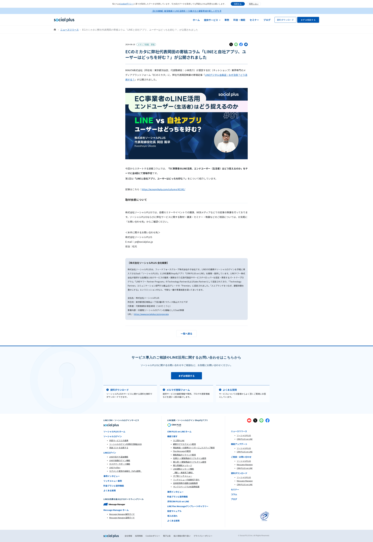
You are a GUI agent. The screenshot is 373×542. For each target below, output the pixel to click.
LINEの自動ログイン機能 (119, 460)
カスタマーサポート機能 (119, 464)
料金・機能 (239, 20)
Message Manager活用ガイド (122, 517)
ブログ (267, 20)
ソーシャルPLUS (244, 435)
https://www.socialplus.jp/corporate (151, 314)
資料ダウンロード (285, 19)
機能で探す (172, 436)
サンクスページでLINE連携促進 (186, 486)
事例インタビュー (111, 476)
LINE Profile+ (114, 467)
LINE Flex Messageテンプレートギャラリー (187, 506)
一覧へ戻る (186, 333)
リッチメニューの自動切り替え (186, 479)
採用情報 (139, 535)
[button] (212, 20)
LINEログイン (109, 452)
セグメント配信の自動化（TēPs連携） (125, 471)
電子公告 (167, 535)
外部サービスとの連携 (118, 440)
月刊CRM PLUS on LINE (178, 501)
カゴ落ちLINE (178, 440)
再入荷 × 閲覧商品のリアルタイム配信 (189, 461)
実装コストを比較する (118, 447)
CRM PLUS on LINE (245, 439)
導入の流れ (172, 515)
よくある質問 (109, 490)
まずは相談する (308, 19)
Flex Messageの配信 (182, 451)
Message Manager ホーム (116, 510)
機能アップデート (239, 444)
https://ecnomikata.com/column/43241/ (163, 189)
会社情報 (128, 535)
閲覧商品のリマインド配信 (184, 454)
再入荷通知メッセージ (182, 465)
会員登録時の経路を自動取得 (185, 483)
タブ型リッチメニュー (182, 476)
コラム (234, 494)
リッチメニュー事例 (112, 480)
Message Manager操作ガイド (122, 514)
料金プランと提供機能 (113, 485)
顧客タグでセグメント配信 (184, 444)
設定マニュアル (174, 511)
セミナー (254, 20)
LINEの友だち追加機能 (118, 456)
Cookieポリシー (127, 3)
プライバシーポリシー (202, 535)
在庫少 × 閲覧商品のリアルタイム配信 (189, 458)
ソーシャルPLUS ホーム (114, 431)
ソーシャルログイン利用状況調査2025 (125, 444)
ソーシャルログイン (112, 436)
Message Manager (245, 464)
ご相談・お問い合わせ (241, 456)
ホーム (196, 20)
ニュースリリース (69, 29)
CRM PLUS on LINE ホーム (179, 431)
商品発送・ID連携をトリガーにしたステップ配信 (194, 447)
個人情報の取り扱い (182, 535)
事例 (226, 20)
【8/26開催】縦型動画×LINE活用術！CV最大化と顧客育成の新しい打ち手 (186, 10)
